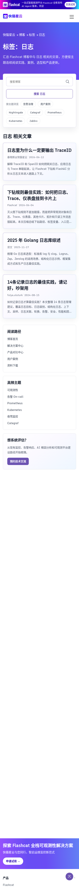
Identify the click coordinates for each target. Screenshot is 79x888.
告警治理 (28, 104)
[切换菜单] (71, 17)
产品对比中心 (15, 352)
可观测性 (12, 390)
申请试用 (13, 861)
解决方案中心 (15, 345)
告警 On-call (15, 396)
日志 (42, 34)
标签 (32, 34)
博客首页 (12, 339)
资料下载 (12, 365)
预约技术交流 (18, 461)
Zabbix (34, 121)
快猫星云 (9, 34)
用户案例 (45, 104)
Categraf (35, 112)
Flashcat (8, 885)
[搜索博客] (67, 81)
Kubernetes (15, 121)
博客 (22, 34)
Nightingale (16, 112)
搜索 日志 (39, 94)
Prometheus (55, 112)
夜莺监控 (12, 416)
